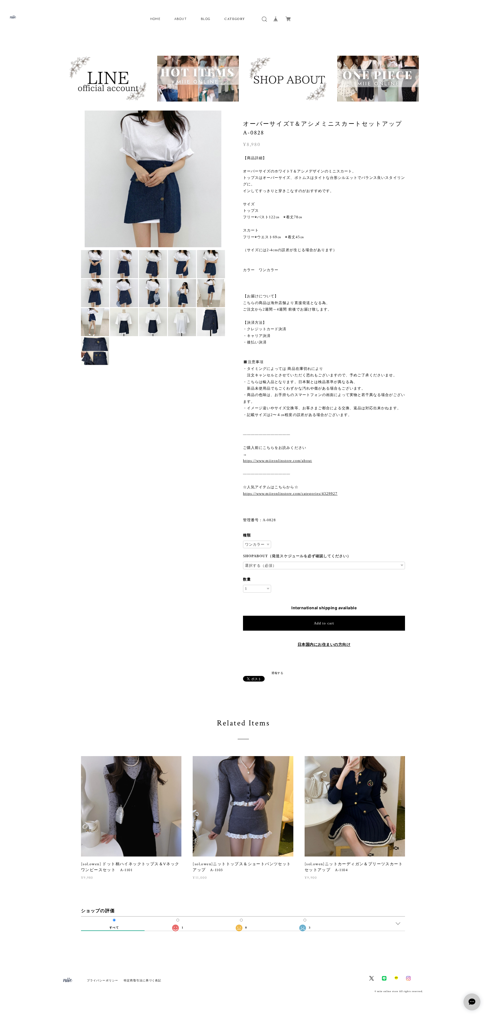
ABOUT (180, 19)
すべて (114, 927)
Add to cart (324, 623)
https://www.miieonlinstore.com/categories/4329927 (290, 493)
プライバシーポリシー (102, 980)
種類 (247, 535)
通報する (277, 673)
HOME (155, 19)
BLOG (206, 19)
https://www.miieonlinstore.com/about (277, 460)
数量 (247, 579)
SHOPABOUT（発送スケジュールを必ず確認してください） (297, 556)
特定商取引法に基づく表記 (142, 980)
